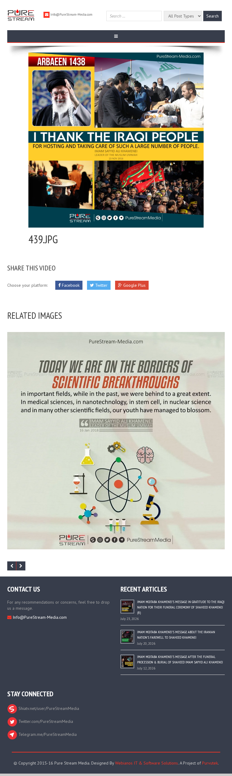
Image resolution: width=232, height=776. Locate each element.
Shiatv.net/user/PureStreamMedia (48, 708)
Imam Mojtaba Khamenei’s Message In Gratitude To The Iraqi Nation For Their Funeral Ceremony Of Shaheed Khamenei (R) (180, 607)
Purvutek (210, 763)
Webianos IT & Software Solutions (146, 763)
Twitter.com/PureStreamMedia (45, 721)
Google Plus (134, 285)
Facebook (70, 285)
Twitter (101, 285)
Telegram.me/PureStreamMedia (47, 734)
